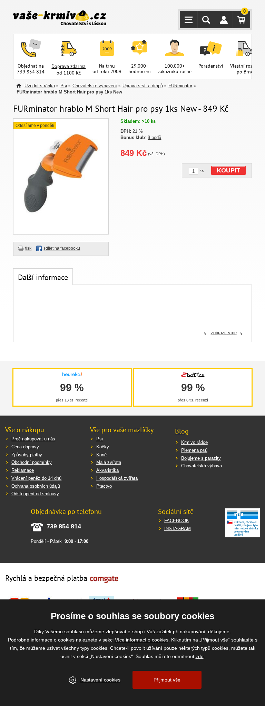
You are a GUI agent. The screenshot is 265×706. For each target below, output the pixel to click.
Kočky (102, 446)
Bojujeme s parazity (201, 458)
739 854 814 (31, 72)
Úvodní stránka (39, 85)
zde (200, 656)
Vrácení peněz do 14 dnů (36, 478)
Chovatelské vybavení (94, 85)
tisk (28, 248)
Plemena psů (194, 450)
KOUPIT (228, 170)
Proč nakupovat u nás (33, 438)
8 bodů (154, 137)
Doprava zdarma (68, 66)
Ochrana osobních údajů (35, 486)
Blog (182, 431)
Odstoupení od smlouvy (35, 493)
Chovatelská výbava (201, 465)
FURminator (180, 85)
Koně (101, 454)
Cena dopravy (25, 446)
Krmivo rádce (194, 442)
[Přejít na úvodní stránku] (59, 18)
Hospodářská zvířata (117, 478)
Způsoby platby (26, 454)
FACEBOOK (176, 520)
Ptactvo (104, 486)
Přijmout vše (167, 680)
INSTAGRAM (177, 528)
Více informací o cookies (141, 640)
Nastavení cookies (100, 680)
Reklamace (22, 470)
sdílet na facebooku (61, 248)
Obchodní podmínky (31, 462)
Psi (63, 85)
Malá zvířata (108, 462)
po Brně (245, 72)
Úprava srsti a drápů (142, 85)
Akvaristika (107, 470)
